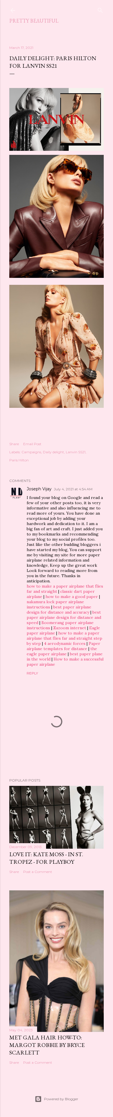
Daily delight (53, 452)
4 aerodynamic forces (64, 643)
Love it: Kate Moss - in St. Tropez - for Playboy (46, 857)
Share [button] (14, 444)
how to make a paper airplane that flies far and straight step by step (64, 638)
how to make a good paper (71, 596)
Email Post (32, 444)
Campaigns (31, 452)
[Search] (100, 9)
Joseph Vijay (39, 488)
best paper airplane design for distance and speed (64, 617)
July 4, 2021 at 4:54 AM (73, 489)
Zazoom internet (69, 627)
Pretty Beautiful (34, 20)
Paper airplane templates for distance (63, 646)
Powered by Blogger (61, 1099)
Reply (32, 673)
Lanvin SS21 (75, 452)
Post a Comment (37, 872)
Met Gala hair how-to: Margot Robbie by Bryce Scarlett (47, 1045)
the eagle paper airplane (62, 651)
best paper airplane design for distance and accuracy (59, 609)
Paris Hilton (19, 460)
